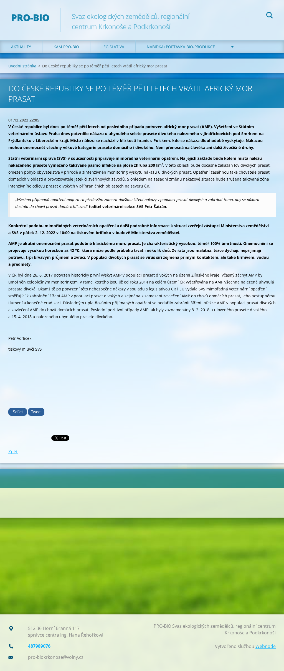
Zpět (13, 452)
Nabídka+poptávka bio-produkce (181, 46)
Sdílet (17, 411)
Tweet (36, 411)
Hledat (269, 16)
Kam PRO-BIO (66, 46)
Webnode (265, 646)
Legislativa (113, 46)
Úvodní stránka (22, 66)
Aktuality (21, 46)
